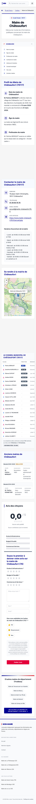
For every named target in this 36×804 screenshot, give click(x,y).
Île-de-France (9, 10)
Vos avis (7, 70)
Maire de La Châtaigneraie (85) (9, 765)
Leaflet (15, 315)
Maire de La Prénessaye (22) (9, 760)
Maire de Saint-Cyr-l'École (18, 695)
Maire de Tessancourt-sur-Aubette (18, 686)
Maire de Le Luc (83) (7, 788)
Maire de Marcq (18, 690)
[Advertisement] (18, 162)
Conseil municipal (10, 66)
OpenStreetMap (22, 315)
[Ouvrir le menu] (32, 3)
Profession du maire (10, 56)
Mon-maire (8, 724)
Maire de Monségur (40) (8, 784)
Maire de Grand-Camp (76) (8, 780)
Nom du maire (9, 49)
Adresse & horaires (10, 63)
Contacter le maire (10, 59)
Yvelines (17, 10)
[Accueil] (2, 10)
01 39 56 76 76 (14, 203)
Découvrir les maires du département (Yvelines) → (18, 710)
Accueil (3, 741)
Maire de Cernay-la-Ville (18, 703)
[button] (18, 295)
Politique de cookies (28, 799)
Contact (3, 750)
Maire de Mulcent (18, 699)
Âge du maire (9, 53)
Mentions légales (5, 745)
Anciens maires (9, 73)
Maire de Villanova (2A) (7, 769)
